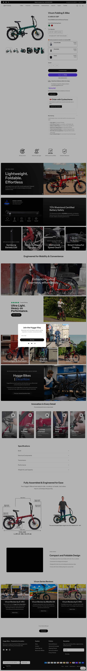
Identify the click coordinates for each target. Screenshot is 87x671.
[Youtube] (32, 343)
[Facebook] (28, 343)
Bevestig (32, 339)
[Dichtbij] (67, 326)
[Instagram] (35, 343)
